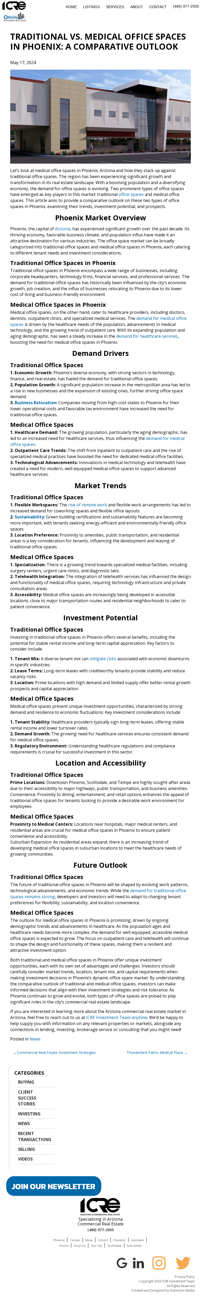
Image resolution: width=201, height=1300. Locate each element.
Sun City (96, 1245)
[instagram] (158, 1263)
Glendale (137, 1240)
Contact (158, 7)
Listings (91, 7)
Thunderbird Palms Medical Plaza (155, 1052)
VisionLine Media (182, 1290)
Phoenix (59, 1240)
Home (71, 7)
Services (115, 7)
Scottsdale (114, 1245)
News (35, 1039)
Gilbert (103, 1240)
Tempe (75, 1240)
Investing (29, 1114)
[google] (122, 1262)
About (136, 7)
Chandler (119, 1240)
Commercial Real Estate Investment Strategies (56, 1052)
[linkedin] (138, 1262)
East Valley (134, 1245)
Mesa (89, 1240)
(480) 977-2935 (186, 6)
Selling (26, 1149)
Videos (25, 1159)
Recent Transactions (34, 1136)
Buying (26, 1082)
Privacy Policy (185, 1277)
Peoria (64, 1245)
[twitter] (183, 1263)
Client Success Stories (27, 1098)
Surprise (80, 1245)
